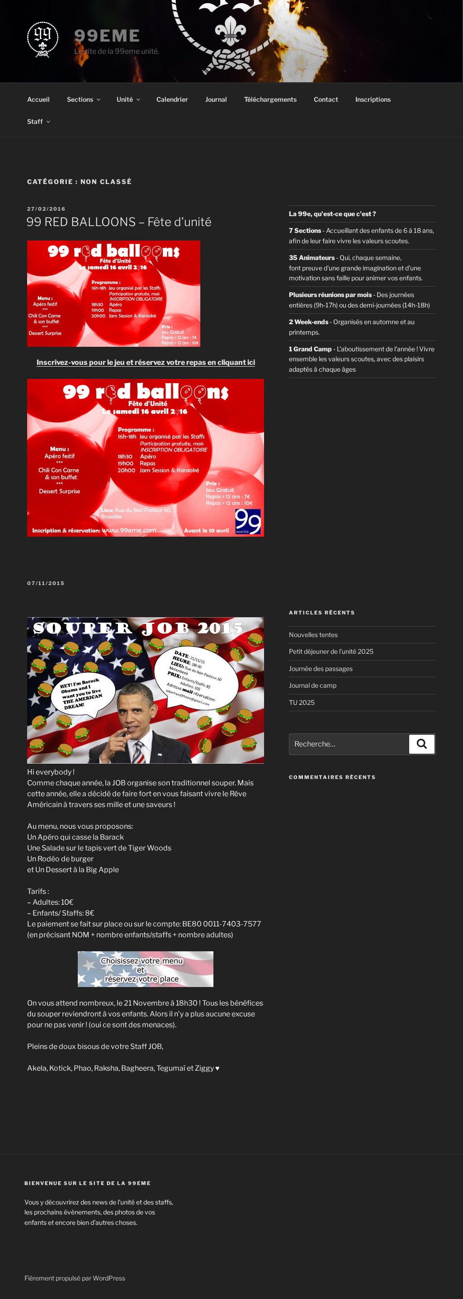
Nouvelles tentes (313, 634)
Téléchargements (270, 99)
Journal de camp (312, 685)
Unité (125, 99)
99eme (107, 36)
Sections (80, 99)
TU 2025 (302, 702)
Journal (216, 99)
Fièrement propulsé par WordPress (74, 1278)
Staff (35, 121)
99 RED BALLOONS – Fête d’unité (119, 222)
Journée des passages (321, 668)
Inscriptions (373, 99)
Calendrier (172, 99)
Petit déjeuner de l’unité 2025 (331, 651)
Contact (326, 99)
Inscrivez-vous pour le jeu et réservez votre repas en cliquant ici (146, 362)
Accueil (38, 99)
